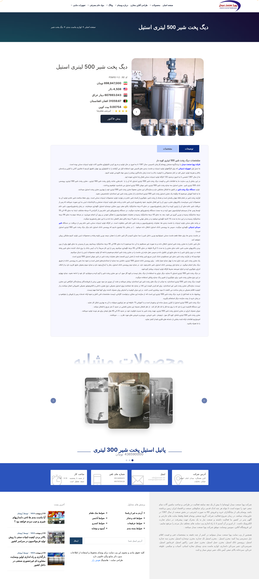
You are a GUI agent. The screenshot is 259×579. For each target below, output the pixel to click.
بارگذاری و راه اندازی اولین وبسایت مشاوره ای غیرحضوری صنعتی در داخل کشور (27, 560)
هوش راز (96, 560)
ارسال (76, 541)
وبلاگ (110, 5)
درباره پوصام (122, 5)
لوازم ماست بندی (74, 27)
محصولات (155, 5)
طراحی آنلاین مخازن (139, 5)
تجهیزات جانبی (78, 5)
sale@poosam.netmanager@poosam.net (156, 478)
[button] (198, 112)
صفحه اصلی (168, 5)
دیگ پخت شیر (57, 27)
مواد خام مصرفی (96, 5)
